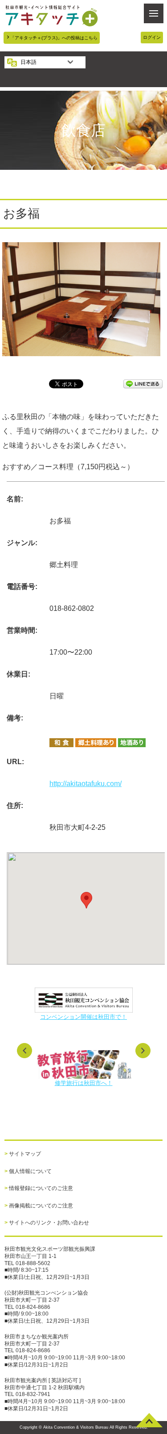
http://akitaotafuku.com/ (85, 783)
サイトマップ (25, 1154)
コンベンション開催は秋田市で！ (83, 1016)
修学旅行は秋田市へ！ (84, 1083)
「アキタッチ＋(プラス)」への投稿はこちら (54, 37)
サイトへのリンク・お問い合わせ (49, 1223)
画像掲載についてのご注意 (41, 1206)
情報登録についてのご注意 (41, 1188)
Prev (24, 1050)
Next (143, 1050)
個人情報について (30, 1171)
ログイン (152, 37)
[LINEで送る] (143, 383)
